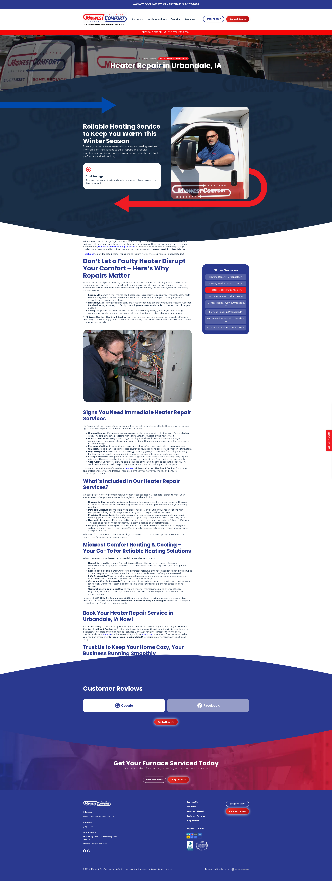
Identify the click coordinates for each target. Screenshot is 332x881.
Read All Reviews (166, 722)
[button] (137, 19)
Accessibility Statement (137, 869)
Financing (175, 19)
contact (130, 468)
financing (147, 634)
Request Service (238, 19)
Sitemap (169, 869)
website (107, 634)
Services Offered (195, 811)
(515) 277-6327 (213, 19)
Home (146, 59)
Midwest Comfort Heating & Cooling (116, 246)
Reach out (88, 254)
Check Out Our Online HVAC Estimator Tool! (166, 32)
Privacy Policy (156, 869)
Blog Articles (192, 820)
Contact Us (192, 802)
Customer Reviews (195, 816)
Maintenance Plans (157, 19)
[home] (105, 17)
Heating (153, 59)
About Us (191, 806)
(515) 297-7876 (190, 4)
